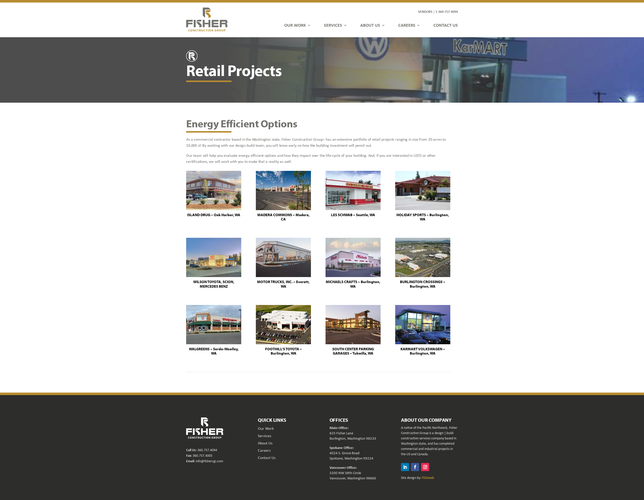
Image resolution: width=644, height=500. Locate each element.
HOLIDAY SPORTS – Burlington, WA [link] (422, 217)
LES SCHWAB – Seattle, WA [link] (353, 215)
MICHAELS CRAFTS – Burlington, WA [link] (353, 284)
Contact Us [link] (266, 457)
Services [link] (264, 435)
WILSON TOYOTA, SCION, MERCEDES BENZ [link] (213, 284)
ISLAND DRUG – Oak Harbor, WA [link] (213, 215)
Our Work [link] (266, 428)
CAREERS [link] (406, 25)
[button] (405, 467)
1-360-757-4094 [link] (446, 11)
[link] (206, 19)
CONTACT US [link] (445, 25)
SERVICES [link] (333, 25)
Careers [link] (264, 450)
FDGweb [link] (428, 477)
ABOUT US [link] (370, 25)
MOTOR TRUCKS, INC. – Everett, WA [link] (283, 284)
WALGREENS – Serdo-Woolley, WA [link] (214, 351)
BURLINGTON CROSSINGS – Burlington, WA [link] (422, 284)
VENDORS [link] (425, 11)
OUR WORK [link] (295, 25)
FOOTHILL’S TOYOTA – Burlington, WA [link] (283, 351)
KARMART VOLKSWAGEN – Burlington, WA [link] (422, 351)
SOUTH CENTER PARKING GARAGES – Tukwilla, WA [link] (353, 351)
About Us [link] (265, 443)
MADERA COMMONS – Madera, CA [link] (283, 217)
